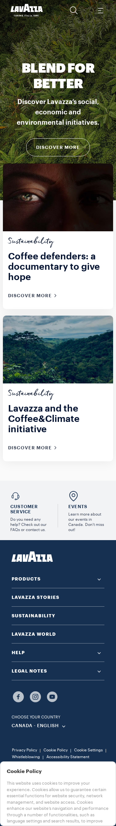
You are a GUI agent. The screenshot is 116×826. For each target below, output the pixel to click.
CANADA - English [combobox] (35, 726)
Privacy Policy (24, 750)
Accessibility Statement (67, 757)
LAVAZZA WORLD (34, 634)
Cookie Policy (56, 750)
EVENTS (77, 506)
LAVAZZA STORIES (35, 597)
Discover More (58, 147)
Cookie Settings (88, 750)
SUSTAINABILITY (33, 615)
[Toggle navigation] (100, 10)
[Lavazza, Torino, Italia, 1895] (27, 10)
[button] (74, 10)
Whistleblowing (26, 757)
